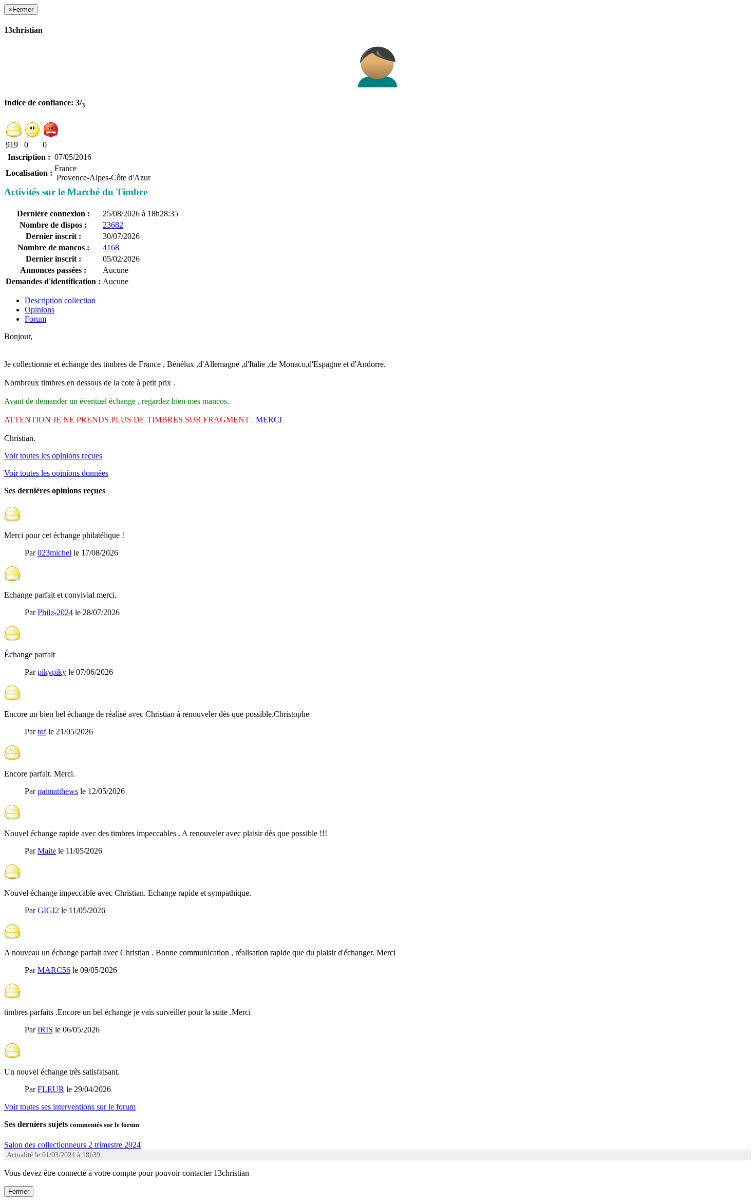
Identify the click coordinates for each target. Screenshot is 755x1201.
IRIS (45, 1029)
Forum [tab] (35, 319)
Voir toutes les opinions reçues (53, 455)
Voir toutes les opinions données (56, 473)
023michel (54, 552)
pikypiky (51, 672)
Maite (46, 850)
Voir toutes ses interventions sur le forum (70, 1106)
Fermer (18, 1191)
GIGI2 (48, 910)
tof (41, 731)
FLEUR (50, 1089)
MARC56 (53, 970)
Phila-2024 (55, 612)
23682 (113, 224)
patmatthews (57, 791)
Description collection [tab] (60, 300)
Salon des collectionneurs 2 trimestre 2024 (72, 1144)
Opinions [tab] (39, 309)
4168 (111, 247)
